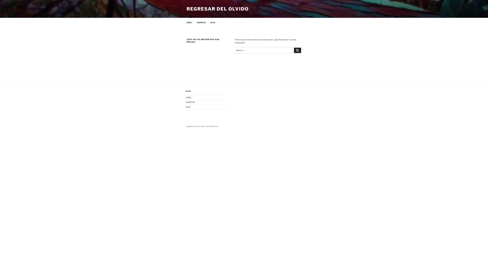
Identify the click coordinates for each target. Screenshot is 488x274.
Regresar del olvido (218, 9)
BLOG (212, 22)
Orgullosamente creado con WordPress (202, 126)
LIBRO (189, 22)
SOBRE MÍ (201, 22)
